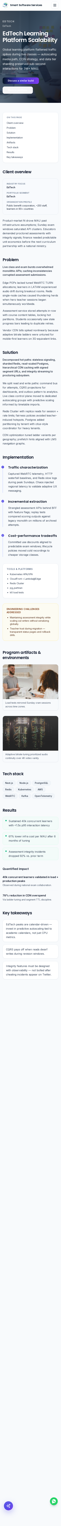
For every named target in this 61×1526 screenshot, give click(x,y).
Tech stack (13, 147)
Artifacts (11, 142)
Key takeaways (15, 157)
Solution (11, 132)
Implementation (15, 137)
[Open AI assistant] (8, 1505)
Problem (11, 127)
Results (10, 152)
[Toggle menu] (54, 5)
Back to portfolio (17, 90)
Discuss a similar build (21, 80)
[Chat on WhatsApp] (54, 1501)
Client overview (15, 123)
